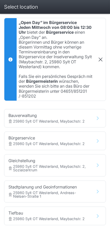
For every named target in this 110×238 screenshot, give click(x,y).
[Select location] (98, 118)
